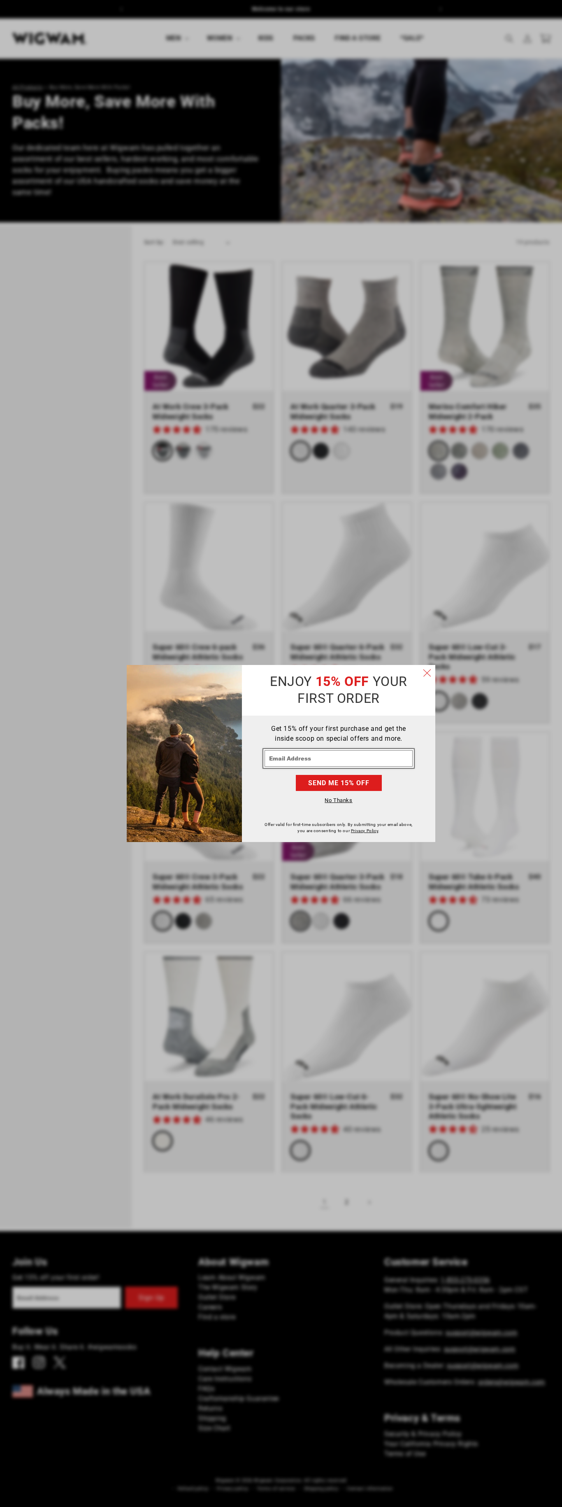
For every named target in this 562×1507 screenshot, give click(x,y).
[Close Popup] (427, 673)
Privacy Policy (364, 830)
